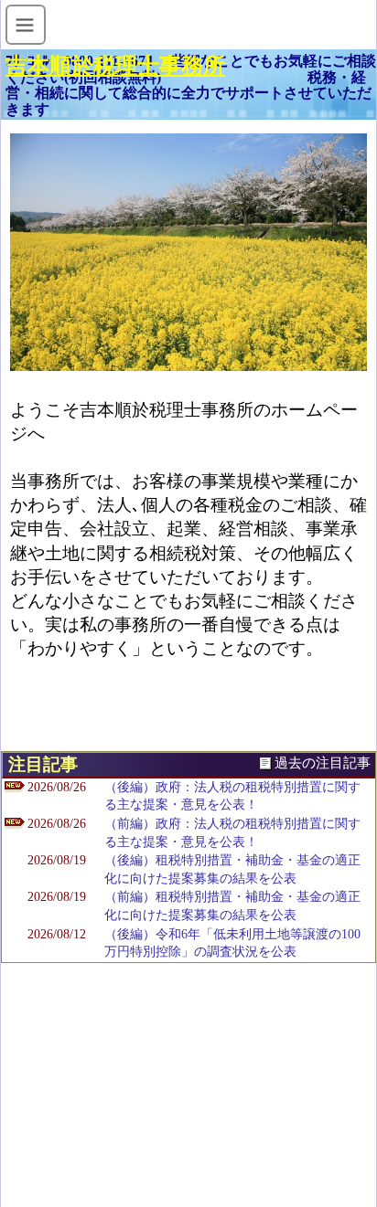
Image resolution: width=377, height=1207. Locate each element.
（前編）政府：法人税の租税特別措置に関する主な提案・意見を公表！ (232, 833)
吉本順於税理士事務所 (115, 66)
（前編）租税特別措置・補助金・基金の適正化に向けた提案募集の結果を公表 (232, 906)
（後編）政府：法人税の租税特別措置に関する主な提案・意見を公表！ (232, 796)
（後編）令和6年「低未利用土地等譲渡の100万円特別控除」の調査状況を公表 (232, 943)
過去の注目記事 (323, 763)
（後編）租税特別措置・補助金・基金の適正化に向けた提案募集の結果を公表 (232, 869)
